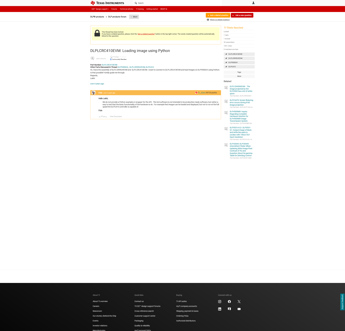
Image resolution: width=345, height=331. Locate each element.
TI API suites (181, 301)
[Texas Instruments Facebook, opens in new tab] (229, 302)
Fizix (101, 93)
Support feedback (342, 302)
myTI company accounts (186, 306)
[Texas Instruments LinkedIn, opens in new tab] (219, 310)
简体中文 (163, 9)
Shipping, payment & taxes (187, 311)
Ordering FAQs (182, 316)
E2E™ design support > (100, 9)
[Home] (109, 3)
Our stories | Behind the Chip (104, 316)
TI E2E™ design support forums (147, 306)
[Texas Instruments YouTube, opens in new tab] (239, 310)
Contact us (139, 301)
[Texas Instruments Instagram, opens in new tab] (219, 302)
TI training (140, 9)
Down (106, 117)
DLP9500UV (233, 62)
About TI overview (100, 301)
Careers (96, 306)
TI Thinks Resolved (233, 27)
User (253, 2)
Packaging (138, 321)
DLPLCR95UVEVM (235, 58)
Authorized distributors (186, 321)
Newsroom (97, 311)
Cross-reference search (144, 311)
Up (100, 117)
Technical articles (126, 9)
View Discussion (116, 116)
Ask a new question (243, 15)
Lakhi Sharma (101, 59)
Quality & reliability (142, 326)
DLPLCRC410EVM (235, 54)
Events (95, 321)
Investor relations (100, 326)
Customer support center (144, 316)
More (135, 17)
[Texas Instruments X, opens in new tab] (239, 302)
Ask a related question (219, 15)
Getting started (152, 9)
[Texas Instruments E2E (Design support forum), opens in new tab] (229, 310)
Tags (239, 72)
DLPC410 (232, 67)
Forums (114, 9)
